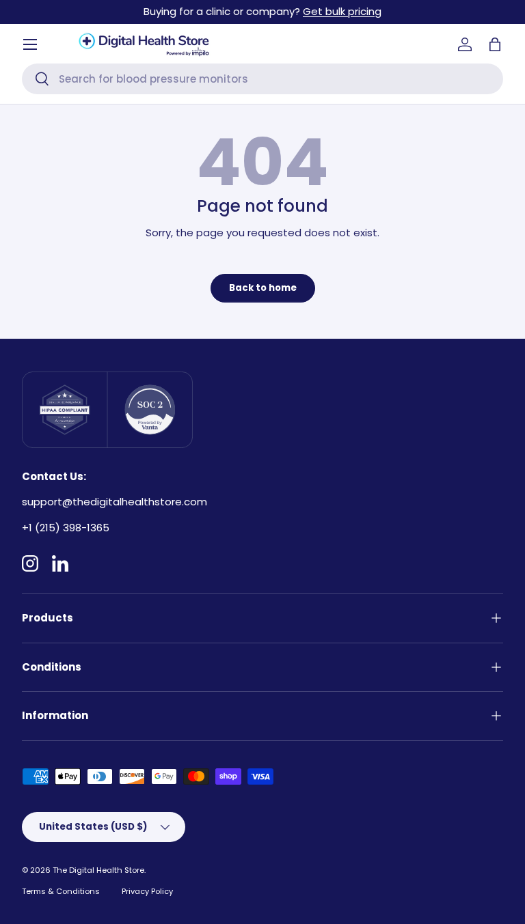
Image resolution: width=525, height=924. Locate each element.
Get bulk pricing (342, 11)
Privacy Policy (147, 891)
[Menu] (30, 44)
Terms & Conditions (61, 891)
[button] (495, 44)
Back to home (263, 287)
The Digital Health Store (98, 870)
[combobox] (262, 79)
